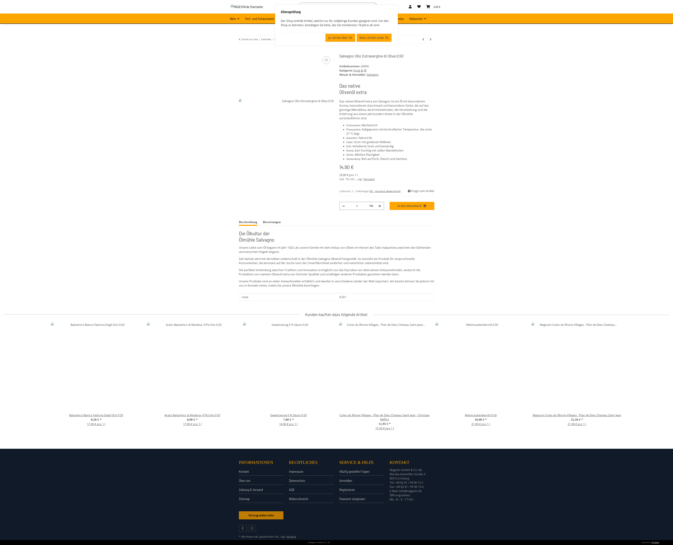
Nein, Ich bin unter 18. (374, 38)
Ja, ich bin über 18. (340, 38)
